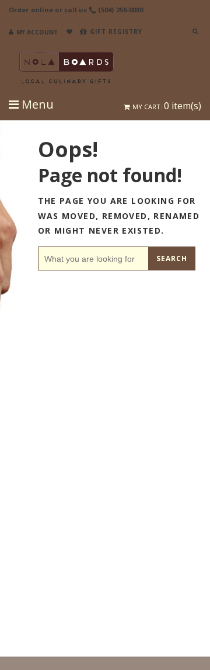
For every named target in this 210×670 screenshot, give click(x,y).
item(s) (166, 105)
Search (172, 258)
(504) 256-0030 (121, 9)
